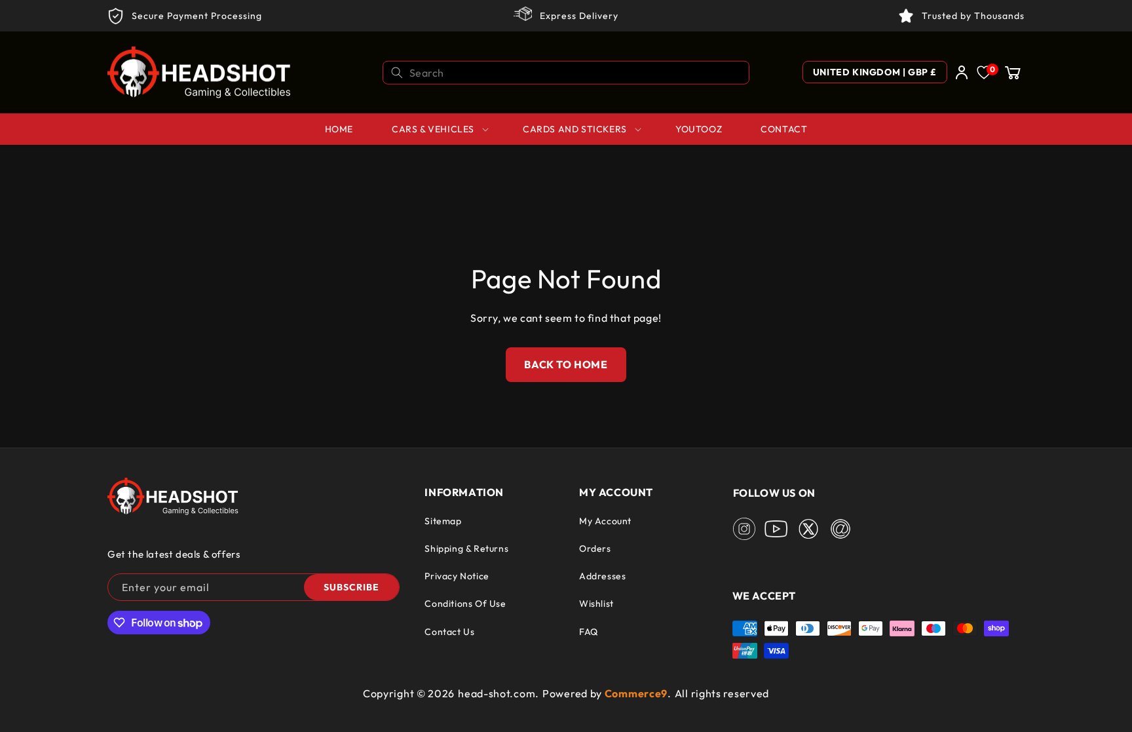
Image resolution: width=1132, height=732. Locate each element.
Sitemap (442, 521)
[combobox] (566, 72)
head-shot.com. (498, 693)
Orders (595, 548)
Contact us (449, 632)
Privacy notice (456, 576)
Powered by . (606, 693)
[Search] (397, 72)
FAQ (588, 632)
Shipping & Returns (466, 548)
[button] (1012, 72)
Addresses (602, 576)
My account (605, 521)
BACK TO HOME (565, 364)
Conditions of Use (465, 603)
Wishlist (596, 603)
